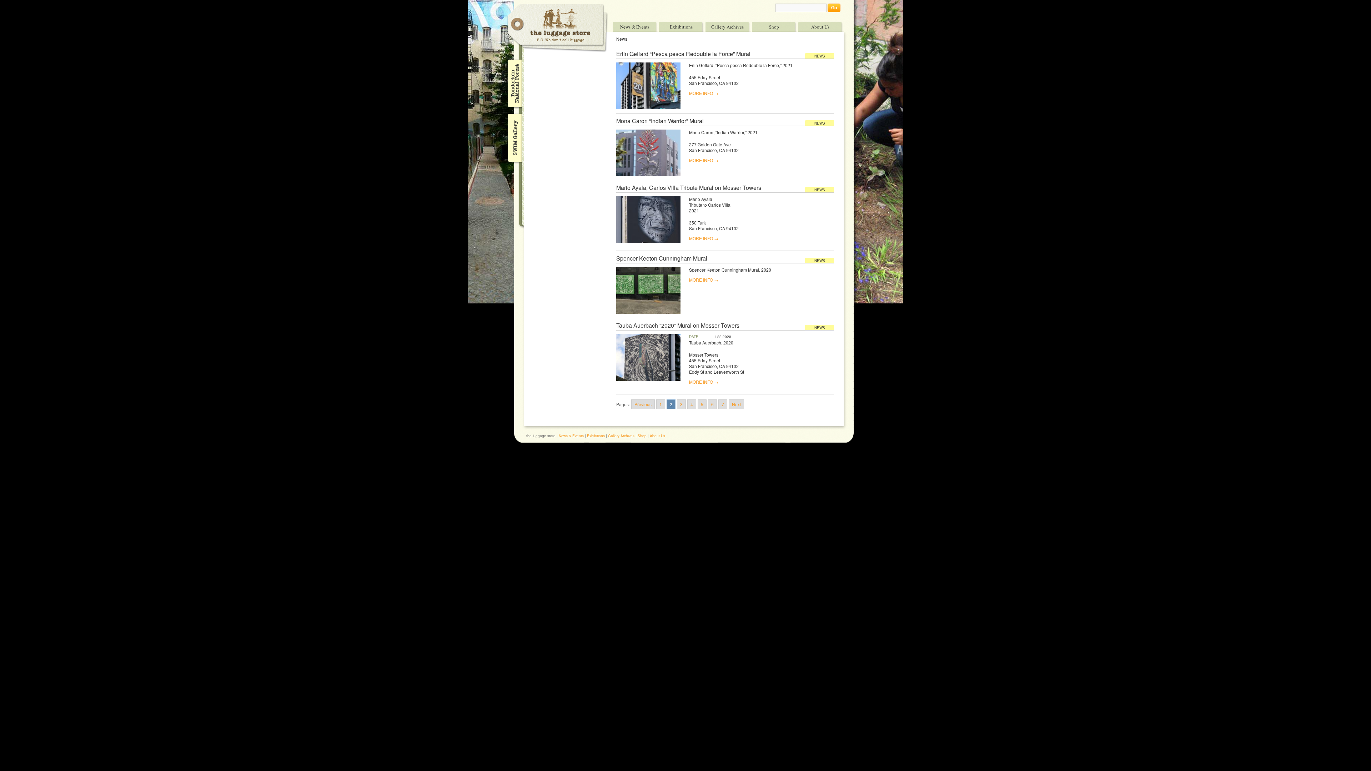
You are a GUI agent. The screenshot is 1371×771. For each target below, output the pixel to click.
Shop (774, 27)
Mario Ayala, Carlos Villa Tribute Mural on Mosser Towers (688, 188)
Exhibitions (681, 27)
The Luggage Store (557, 28)
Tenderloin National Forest (514, 83)
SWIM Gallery (514, 136)
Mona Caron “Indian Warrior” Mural (660, 121)
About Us (820, 27)
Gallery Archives (727, 27)
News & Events (634, 27)
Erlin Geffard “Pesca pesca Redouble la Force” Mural (683, 54)
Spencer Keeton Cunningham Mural (661, 258)
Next (736, 404)
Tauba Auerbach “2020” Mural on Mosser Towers (677, 325)
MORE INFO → (703, 93)
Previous (643, 404)
